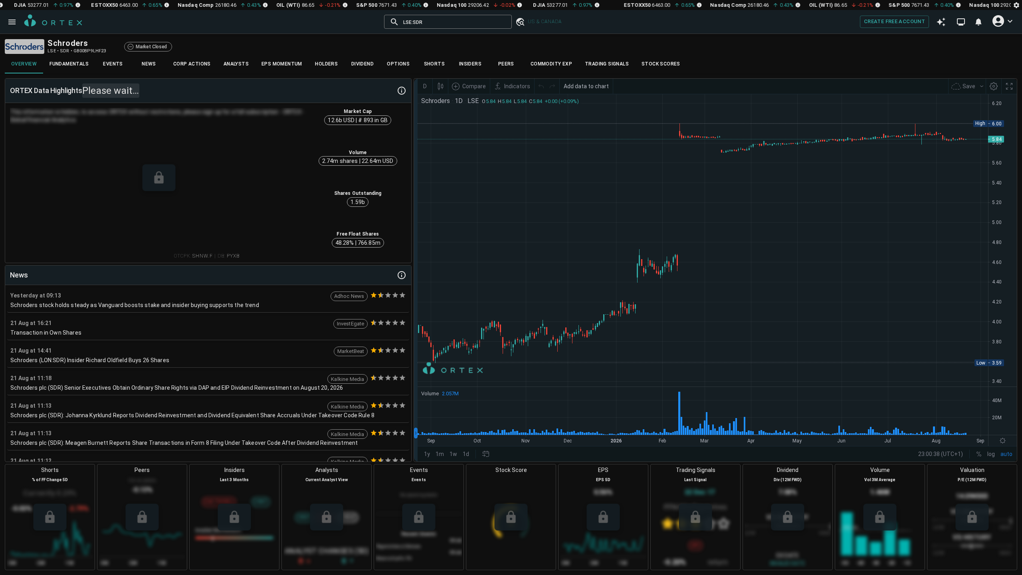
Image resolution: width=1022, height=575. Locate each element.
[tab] (24, 63)
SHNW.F (202, 256)
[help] (401, 90)
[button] (520, 22)
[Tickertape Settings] (1016, 5)
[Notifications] (978, 22)
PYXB (233, 256)
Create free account (894, 21)
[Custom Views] (961, 22)
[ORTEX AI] (941, 22)
